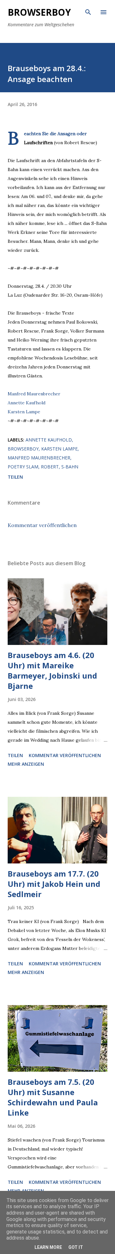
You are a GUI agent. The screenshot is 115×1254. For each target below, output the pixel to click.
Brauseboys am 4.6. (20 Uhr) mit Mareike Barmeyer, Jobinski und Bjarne (52, 670)
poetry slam (23, 467)
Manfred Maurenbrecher (34, 394)
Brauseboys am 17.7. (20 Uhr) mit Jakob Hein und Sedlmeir (54, 883)
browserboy (23, 449)
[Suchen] (88, 11)
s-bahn (69, 467)
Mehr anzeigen (26, 764)
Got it (75, 1247)
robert (50, 467)
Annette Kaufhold (26, 403)
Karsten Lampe (24, 412)
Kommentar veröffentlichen (42, 525)
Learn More (48, 1247)
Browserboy (39, 12)
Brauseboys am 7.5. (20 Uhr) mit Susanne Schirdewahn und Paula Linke (53, 1097)
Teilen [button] (15, 477)
